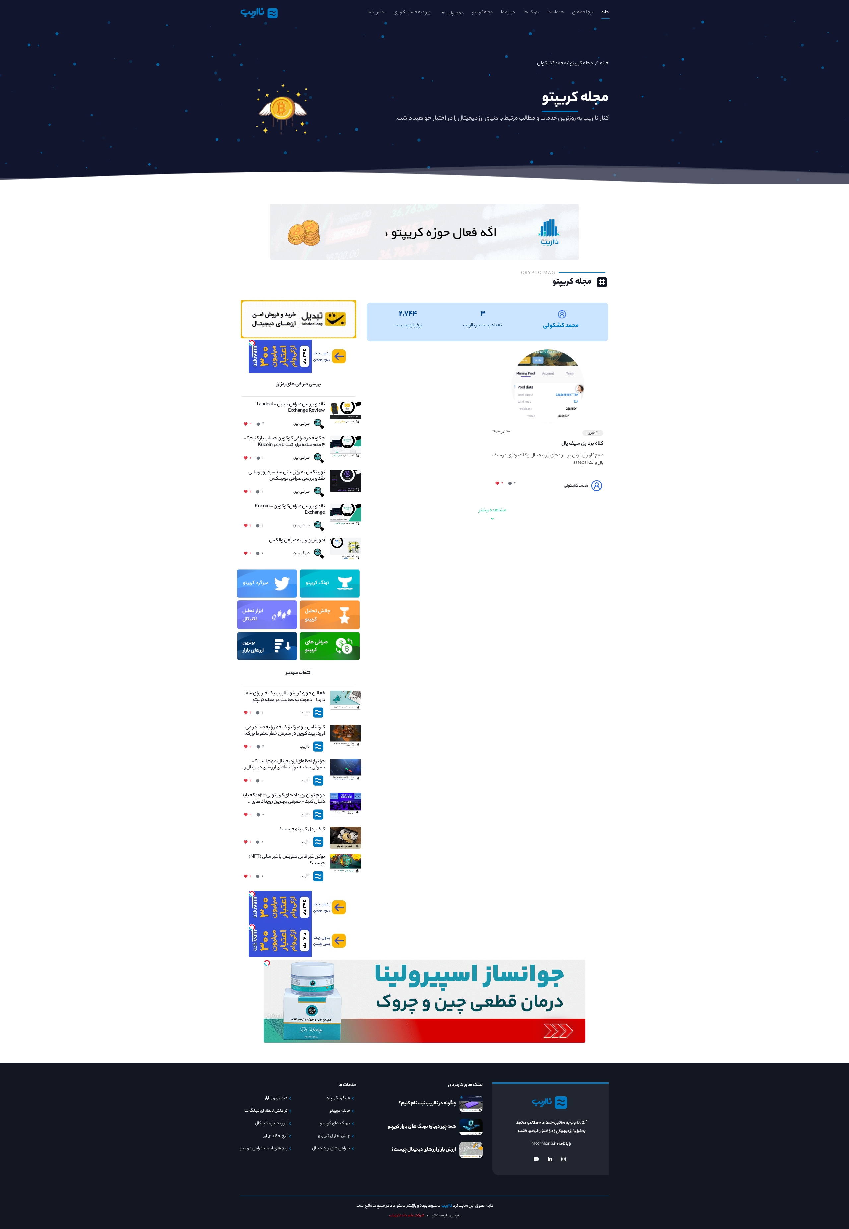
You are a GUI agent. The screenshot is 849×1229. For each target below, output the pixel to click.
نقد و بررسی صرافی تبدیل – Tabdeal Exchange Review (290, 408)
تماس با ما (376, 12)
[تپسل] (252, 343)
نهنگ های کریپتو (335, 1123)
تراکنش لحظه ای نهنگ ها (265, 1111)
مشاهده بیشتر (492, 511)
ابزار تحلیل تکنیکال (271, 1123)
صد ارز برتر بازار (276, 1098)
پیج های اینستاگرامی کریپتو (263, 1148)
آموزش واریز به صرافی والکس (297, 541)
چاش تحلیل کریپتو (334, 1136)
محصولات (455, 13)
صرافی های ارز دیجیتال (331, 1148)
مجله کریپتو (482, 12)
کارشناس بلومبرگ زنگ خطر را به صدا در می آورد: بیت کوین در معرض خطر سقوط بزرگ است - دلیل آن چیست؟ (285, 731)
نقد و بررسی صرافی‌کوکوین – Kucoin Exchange (290, 510)
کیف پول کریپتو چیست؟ (302, 830)
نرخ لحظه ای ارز (275, 1136)
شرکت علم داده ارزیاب (406, 1215)
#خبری (593, 433)
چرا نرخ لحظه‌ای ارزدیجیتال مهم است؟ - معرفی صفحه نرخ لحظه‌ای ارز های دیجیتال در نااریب (283, 765)
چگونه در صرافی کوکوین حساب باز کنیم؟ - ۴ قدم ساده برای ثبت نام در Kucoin (284, 442)
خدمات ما (555, 12)
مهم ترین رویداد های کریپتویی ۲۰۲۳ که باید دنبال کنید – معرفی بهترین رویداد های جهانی (283, 799)
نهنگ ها (531, 12)
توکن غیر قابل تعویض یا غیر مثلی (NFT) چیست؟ (287, 860)
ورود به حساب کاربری (412, 12)
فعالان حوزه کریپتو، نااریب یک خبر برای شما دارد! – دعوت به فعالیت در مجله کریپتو (284, 697)
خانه (605, 12)
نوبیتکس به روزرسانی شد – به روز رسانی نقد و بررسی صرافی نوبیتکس (286, 476)
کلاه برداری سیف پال (582, 444)
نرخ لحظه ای (582, 12)
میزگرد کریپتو (338, 1098)
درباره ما (508, 12)
